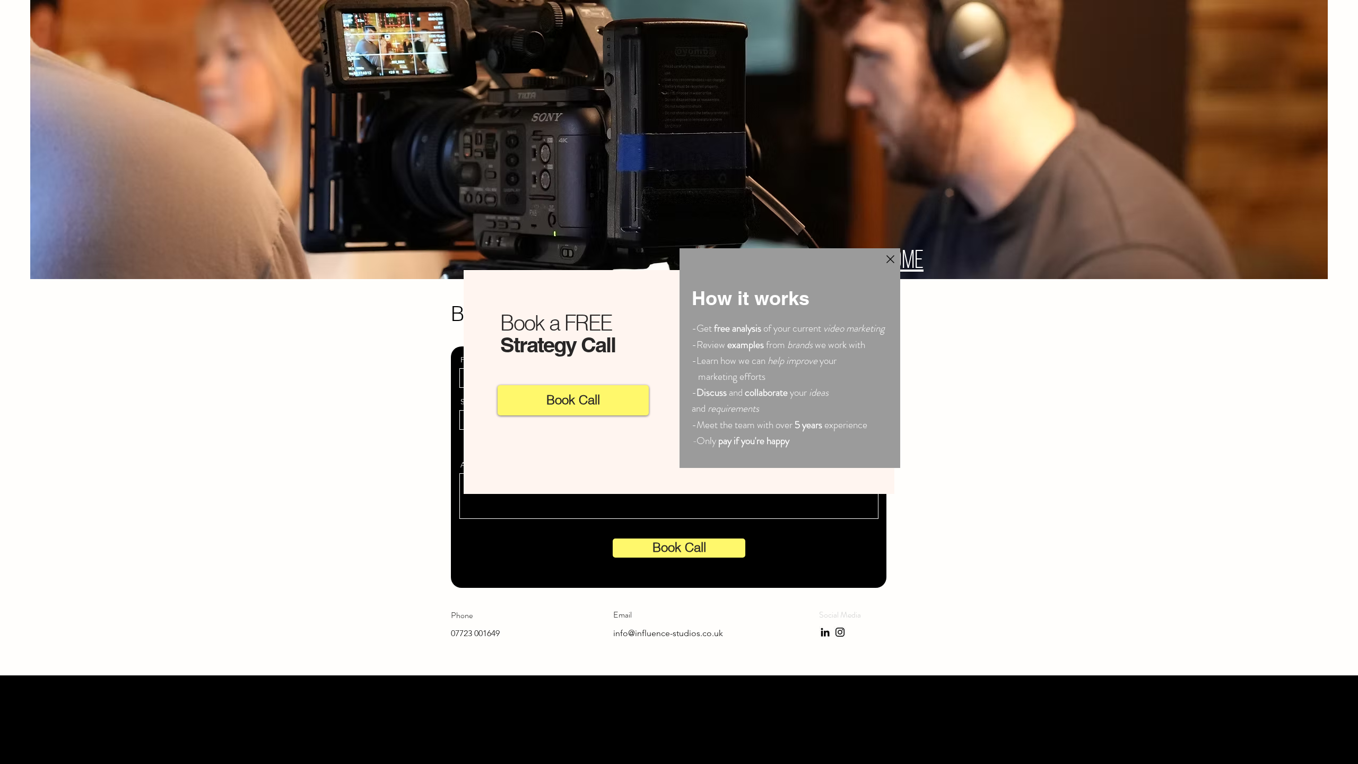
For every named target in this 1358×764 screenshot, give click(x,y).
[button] (890, 259)
